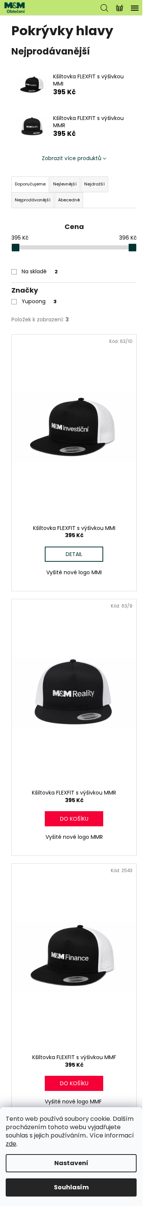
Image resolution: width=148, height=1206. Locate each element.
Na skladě (40, 271)
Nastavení (71, 1163)
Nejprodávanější (32, 200)
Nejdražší (94, 184)
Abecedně (69, 200)
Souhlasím (71, 1187)
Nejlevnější (65, 184)
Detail (74, 554)
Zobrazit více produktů (71, 158)
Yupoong (39, 301)
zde (11, 1143)
